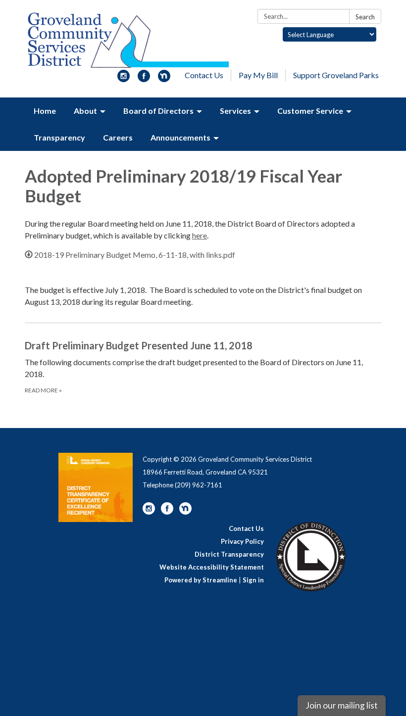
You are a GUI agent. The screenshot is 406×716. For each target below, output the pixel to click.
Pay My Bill (258, 75)
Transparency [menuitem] (59, 137)
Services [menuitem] (235, 110)
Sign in (253, 580)
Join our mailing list (341, 705)
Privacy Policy (242, 541)
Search (365, 17)
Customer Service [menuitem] (310, 110)
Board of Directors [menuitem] (158, 110)
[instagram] (123, 79)
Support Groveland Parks (336, 75)
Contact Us (204, 75)
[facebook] (144, 79)
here (199, 235)
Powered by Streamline (200, 580)
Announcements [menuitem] (180, 137)
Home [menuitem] (45, 110)
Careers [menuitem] (118, 137)
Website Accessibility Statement (211, 567)
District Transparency (229, 554)
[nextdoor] (164, 79)
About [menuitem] (85, 110)
